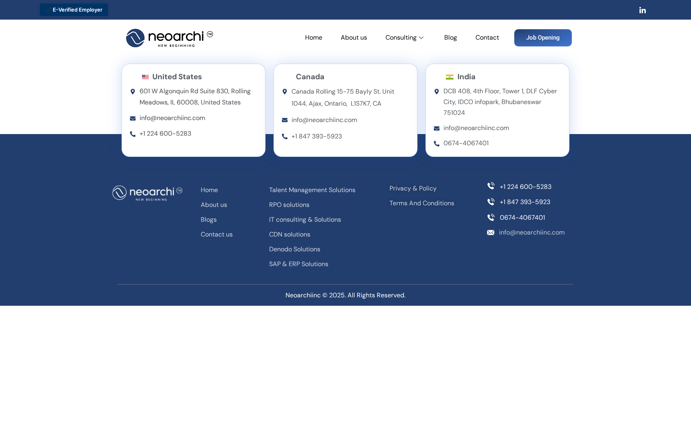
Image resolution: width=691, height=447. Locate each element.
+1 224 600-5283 (525, 186)
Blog (450, 37)
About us (354, 37)
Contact (487, 37)
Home (313, 37)
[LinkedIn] (643, 10)
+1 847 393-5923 (525, 202)
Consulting (401, 37)
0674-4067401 (522, 217)
